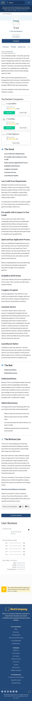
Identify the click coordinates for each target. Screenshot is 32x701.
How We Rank (16, 635)
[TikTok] (16, 691)
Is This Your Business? (16, 31)
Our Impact (16, 656)
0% (24, 543)
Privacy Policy (7, 696)
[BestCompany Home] (3, 2)
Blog (16, 629)
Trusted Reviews (16, 640)
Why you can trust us (22, 10)
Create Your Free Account (16, 677)
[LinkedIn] (13, 691)
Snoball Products (16, 680)
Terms (13, 696)
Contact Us (16, 661)
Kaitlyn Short (9, 51)
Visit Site (9, 112)
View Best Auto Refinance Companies (13, 489)
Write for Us (16, 667)
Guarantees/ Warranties (16, 637)
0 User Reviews (16, 37)
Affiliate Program (16, 670)
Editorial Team (16, 659)
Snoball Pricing (16, 683)
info (29, 529)
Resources (16, 632)
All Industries (16, 643)
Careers (16, 664)
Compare (16, 41)
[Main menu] (29, 2)
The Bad (13, 47)
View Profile (23, 112)
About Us (16, 650)
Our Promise (16, 653)
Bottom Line (22, 47)
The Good (5, 47)
